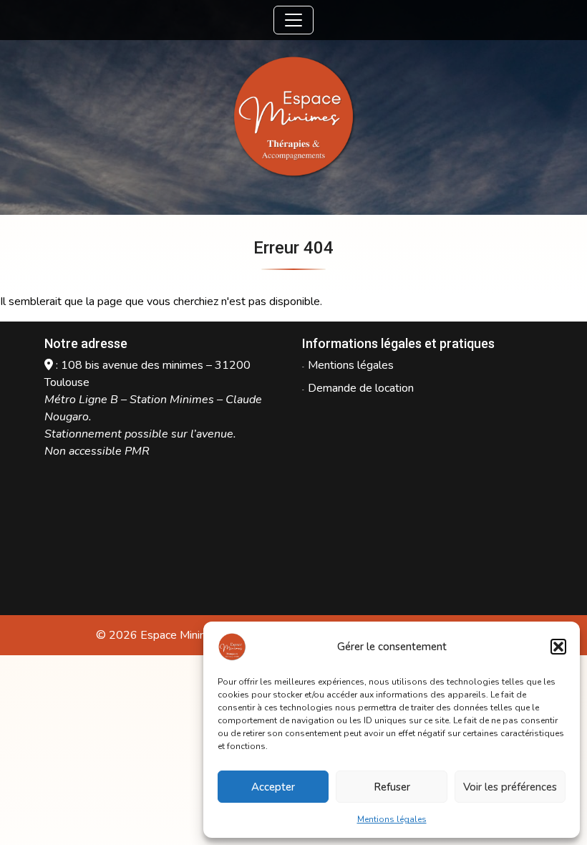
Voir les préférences (510, 787)
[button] (558, 646)
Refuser (392, 787)
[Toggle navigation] (293, 20)
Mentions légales (392, 819)
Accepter (273, 787)
